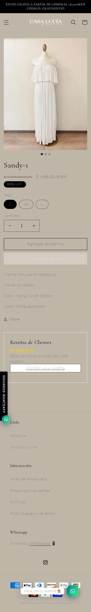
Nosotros (18, 435)
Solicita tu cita (23, 447)
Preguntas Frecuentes (30, 490)
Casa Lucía (37, 603)
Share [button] (15, 319)
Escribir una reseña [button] (45, 368)
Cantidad (11, 215)
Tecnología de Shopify (57, 603)
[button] (6, 22)
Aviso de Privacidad (28, 479)
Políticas (18, 502)
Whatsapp (40, 543)
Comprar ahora (45, 258)
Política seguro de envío (32, 513)
